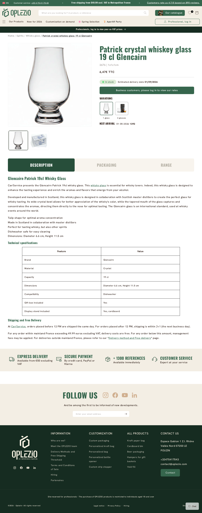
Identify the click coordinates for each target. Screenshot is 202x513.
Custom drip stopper (100, 466)
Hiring (54, 474)
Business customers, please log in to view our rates (147, 90)
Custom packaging (99, 440)
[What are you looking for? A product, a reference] (145, 13)
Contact (170, 472)
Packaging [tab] (106, 165)
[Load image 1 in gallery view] (18, 140)
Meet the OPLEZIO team (64, 446)
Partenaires (57, 480)
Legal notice (99, 506)
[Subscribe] (125, 414)
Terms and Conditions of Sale (63, 467)
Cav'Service (18, 326)
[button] (12, 21)
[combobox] (94, 13)
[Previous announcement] (62, 3)
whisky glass (98, 185)
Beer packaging (135, 451)
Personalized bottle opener (99, 459)
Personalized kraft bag (101, 446)
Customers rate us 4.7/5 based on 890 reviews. (173, 2)
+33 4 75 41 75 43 (40, 3)
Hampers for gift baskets (136, 459)
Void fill (131, 466)
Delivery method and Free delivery (130, 338)
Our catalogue (173, 12)
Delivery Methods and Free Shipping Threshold (63, 455)
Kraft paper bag (136, 440)
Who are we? (58, 440)
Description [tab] (41, 165)
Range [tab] (166, 165)
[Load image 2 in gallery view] (39, 140)
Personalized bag (98, 451)
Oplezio (19, 505)
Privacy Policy (114, 506)
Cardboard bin (135, 446)
